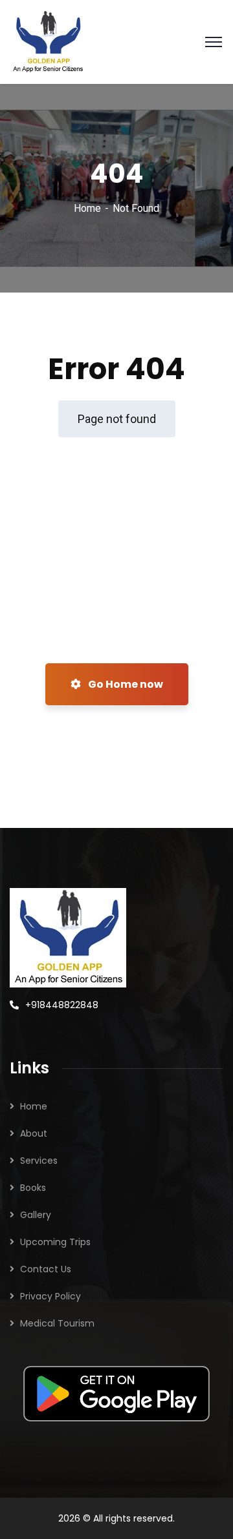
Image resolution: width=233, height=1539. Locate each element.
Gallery (35, 1214)
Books (33, 1187)
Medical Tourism (57, 1323)
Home (87, 208)
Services (39, 1160)
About (33, 1133)
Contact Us (45, 1269)
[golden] (47, 41)
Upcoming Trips (55, 1241)
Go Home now (124, 684)
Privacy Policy (50, 1296)
